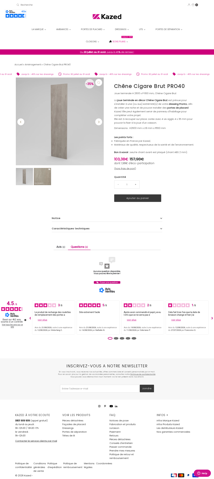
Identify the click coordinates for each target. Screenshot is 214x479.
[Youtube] (111, 406)
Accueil (19, 64)
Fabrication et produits (123, 424)
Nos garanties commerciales (173, 431)
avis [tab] (60, 247)
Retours (114, 435)
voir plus (42, 320)
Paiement (115, 431)
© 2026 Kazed (23, 475)
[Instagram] (99, 406)
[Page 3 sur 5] (122, 338)
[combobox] (45, 5)
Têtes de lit (68, 435)
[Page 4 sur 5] (128, 338)
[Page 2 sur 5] (116, 338)
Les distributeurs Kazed (170, 428)
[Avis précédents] (29, 317)
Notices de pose (119, 420)
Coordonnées (104, 463)
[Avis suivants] (211, 317)
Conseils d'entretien (121, 443)
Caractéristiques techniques (71, 228)
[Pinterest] (105, 406)
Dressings (68, 428)
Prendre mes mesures (122, 450)
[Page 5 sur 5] (134, 338)
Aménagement (33, 64)
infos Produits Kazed (168, 424)
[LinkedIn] (116, 406)
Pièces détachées (72, 420)
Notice (56, 218)
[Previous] (20, 121)
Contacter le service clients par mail (36, 441)
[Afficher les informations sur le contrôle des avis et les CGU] (25, 320)
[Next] (98, 121)
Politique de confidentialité (142, 374)
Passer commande (121, 446)
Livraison (114, 428)
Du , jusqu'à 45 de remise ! (107, 52)
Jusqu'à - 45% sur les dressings (22, 74)
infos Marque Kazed (168, 420)
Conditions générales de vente (39, 467)
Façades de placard (74, 424)
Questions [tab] (79, 247)
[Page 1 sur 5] (110, 338)
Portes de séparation (74, 431)
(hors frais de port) (125, 168)
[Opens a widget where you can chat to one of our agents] (202, 473)
